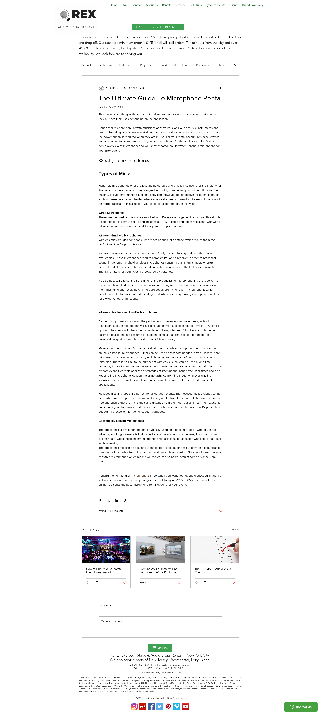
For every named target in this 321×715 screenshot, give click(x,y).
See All (235, 529)
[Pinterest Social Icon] (168, 706)
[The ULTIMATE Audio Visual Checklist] (215, 549)
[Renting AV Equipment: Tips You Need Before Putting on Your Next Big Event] (160, 549)
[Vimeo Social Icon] (176, 706)
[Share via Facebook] (100, 500)
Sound (163, 65)
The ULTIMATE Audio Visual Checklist (213, 570)
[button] (152, 3)
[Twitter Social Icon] (159, 706)
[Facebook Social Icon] (151, 706)
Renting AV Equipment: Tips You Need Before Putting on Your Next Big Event (158, 570)
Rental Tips (105, 65)
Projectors (146, 65)
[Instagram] (134, 706)
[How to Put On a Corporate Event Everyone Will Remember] (106, 549)
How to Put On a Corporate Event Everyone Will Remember (104, 570)
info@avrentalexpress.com (174, 664)
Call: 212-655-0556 (138, 664)
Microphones (181, 65)
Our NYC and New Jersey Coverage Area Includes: (160, 672)
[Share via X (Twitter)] (108, 500)
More (222, 65)
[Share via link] (124, 500)
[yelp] (142, 706)
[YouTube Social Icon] (185, 706)
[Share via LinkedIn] (116, 500)
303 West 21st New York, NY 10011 (165, 668)
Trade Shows (126, 65)
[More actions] (220, 88)
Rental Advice (204, 65)
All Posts (87, 65)
